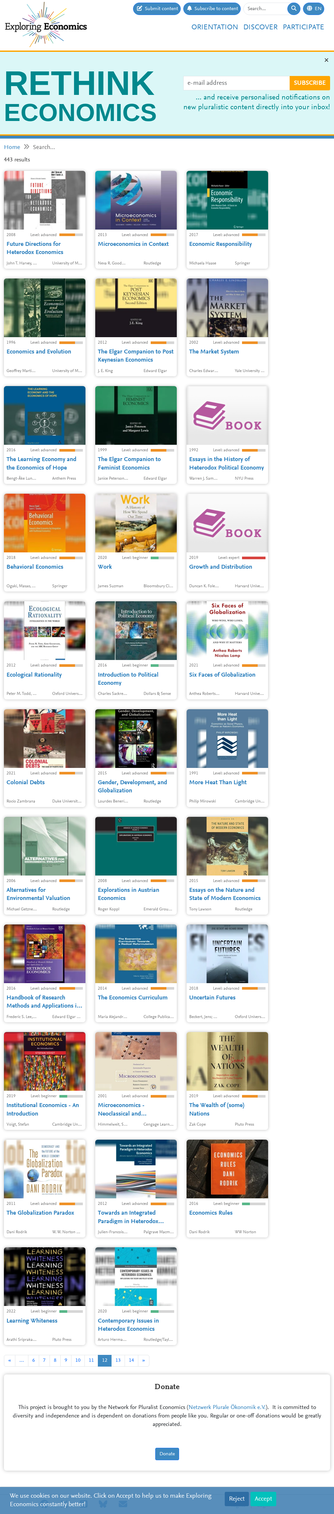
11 (91, 1360)
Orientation (214, 27)
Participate (303, 27)
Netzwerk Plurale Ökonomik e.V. (227, 1408)
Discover (260, 27)
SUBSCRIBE (310, 83)
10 (78, 1360)
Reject (237, 1499)
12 (104, 1360)
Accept (263, 1499)
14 (131, 1360)
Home (12, 147)
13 (118, 1360)
